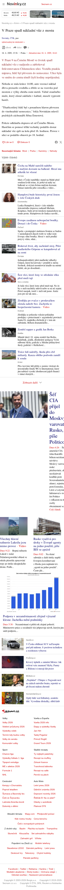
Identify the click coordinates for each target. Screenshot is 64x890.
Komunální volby (10, 743)
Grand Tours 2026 (42, 743)
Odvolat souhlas (19, 875)
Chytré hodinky (44, 853)
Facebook (13, 869)
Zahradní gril (26, 838)
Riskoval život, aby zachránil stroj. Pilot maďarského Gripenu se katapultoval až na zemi (39, 249)
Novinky (5, 38)
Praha (33, 151)
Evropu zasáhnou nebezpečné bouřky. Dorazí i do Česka (38, 221)
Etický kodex (33, 872)
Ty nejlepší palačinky (43, 754)
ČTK (12, 38)
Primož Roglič (40, 739)
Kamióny (43, 151)
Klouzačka (24, 833)
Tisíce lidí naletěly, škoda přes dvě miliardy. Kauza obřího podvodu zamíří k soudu (39, 355)
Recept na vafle (41, 770)
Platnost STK (40, 806)
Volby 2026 (7, 722)
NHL (4, 775)
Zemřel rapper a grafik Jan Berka (36, 329)
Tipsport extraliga (10, 762)
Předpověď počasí (45, 814)
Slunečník (12, 833)
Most (24, 151)
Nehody (53, 151)
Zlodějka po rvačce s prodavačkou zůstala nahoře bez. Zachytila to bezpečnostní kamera (36, 304)
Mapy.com (30, 814)
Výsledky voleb (9, 731)
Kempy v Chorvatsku (12, 785)
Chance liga (8, 754)
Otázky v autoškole (43, 802)
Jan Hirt (37, 731)
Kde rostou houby (23, 819)
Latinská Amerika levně (13, 802)
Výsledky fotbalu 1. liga (13, 758)
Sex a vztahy (23, 282)
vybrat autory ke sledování (12, 42)
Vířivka (38, 838)
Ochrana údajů (48, 872)
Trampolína (52, 828)
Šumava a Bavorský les (13, 793)
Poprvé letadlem (10, 789)
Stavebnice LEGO (15, 848)
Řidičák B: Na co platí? (44, 798)
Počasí (21, 227)
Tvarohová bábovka (43, 766)
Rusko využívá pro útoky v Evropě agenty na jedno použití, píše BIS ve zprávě (47, 544)
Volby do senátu (9, 739)
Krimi (20, 362)
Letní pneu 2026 (41, 785)
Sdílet (19, 47)
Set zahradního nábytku (42, 833)
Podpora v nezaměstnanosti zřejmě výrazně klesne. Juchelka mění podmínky (29, 618)
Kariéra (42, 869)
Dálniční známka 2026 (44, 789)
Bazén (22, 828)
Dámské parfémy (34, 848)
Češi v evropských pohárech (31, 823)
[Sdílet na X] (60, 142)
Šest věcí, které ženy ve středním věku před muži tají (38, 276)
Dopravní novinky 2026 (45, 793)
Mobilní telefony (42, 843)
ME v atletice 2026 (11, 766)
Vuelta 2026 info (41, 722)
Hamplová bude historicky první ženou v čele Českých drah (39, 196)
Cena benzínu (40, 819)
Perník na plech (41, 775)
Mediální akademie (16, 872)
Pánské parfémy (31, 858)
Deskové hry (17, 853)
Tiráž (51, 869)
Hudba (20, 333)
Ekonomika (22, 202)
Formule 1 (7, 770)
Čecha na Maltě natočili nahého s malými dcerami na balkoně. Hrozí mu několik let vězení (39, 169)
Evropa (21, 176)
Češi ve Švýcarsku (11, 798)
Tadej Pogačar (40, 735)
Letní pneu (50, 848)
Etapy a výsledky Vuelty (45, 726)
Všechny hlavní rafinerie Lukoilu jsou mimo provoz (13, 542)
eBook (8, 47)
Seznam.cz (46, 4)
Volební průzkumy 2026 (13, 726)
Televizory (29, 853)
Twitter (23, 869)
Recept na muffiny (42, 758)
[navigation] (3, 4)
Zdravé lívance (41, 762)
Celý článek (55, 509)
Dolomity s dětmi (10, 806)
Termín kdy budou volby (13, 735)
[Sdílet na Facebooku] (56, 142)
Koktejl (21, 311)
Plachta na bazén (36, 828)
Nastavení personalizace (40, 875)
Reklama (33, 869)
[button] (9, 168)
